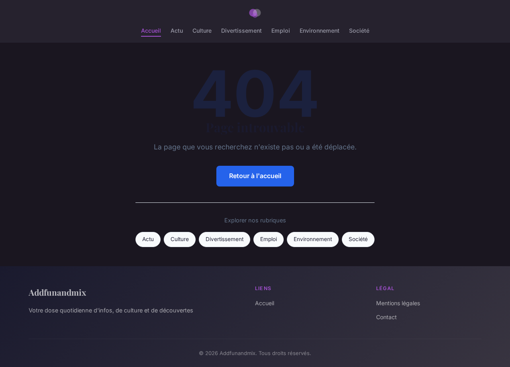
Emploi (280, 30)
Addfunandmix (57, 292)
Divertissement (241, 30)
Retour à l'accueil (255, 176)
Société (359, 30)
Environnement (319, 30)
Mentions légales (398, 303)
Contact (386, 317)
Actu (177, 30)
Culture (202, 30)
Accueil (151, 30)
